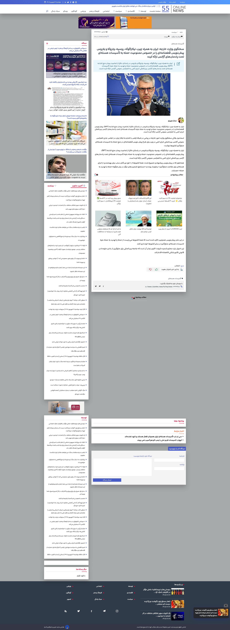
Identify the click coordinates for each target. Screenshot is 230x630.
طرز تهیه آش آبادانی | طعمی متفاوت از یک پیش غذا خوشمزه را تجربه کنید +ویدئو (66, 293)
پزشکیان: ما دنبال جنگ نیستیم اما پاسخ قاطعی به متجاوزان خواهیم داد (132, 6)
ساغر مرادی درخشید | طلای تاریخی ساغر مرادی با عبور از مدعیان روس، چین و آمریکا (65, 373)
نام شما (181, 456)
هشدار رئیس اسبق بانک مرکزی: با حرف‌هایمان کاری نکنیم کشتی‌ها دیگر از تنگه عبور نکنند (68, 326)
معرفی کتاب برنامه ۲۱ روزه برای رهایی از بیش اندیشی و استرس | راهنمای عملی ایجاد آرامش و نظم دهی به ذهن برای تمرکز (66, 302)
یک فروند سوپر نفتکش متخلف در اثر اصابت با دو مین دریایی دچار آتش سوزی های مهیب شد (67, 207)
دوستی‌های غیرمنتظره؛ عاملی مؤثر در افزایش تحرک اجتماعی (67, 191)
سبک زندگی (56, 11)
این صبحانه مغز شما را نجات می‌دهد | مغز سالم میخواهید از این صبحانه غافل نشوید (66, 269)
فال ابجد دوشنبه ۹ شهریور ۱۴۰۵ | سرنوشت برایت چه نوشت (67, 309)
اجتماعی (107, 11)
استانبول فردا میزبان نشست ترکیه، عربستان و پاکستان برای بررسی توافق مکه (67, 335)
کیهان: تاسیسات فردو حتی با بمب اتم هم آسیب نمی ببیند (159, 440)
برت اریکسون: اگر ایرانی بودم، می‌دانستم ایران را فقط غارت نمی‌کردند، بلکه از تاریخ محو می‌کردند (68, 83)
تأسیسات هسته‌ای (174, 278)
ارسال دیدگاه (107, 480)
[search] (47, 11)
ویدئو (66, 11)
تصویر (69, 599)
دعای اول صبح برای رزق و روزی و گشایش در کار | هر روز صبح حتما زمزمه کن (66, 279)
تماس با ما (173, 2)
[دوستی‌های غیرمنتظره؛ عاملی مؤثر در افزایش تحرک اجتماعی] (177, 591)
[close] (226, 605)
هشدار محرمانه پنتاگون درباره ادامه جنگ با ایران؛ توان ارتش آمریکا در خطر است (67, 363)
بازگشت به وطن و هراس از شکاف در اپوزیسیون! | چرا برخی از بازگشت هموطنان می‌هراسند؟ (67, 150)
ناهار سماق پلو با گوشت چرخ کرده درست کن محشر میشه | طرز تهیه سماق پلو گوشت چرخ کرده (206, 613)
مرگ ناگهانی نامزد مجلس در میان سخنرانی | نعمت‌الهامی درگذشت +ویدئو (68, 392)
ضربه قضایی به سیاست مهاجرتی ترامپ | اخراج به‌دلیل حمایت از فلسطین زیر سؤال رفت (66, 349)
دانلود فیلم (81, 575)
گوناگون (74, 11)
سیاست (119, 11)
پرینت (166, 37)
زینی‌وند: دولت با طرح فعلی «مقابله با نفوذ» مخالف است (67, 385)
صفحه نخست (155, 11)
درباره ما (183, 2)
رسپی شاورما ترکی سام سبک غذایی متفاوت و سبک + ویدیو (67, 380)
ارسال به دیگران (176, 37)
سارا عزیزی (172, 120)
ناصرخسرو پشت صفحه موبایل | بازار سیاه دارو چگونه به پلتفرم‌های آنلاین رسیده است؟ (68, 117)
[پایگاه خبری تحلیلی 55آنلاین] (174, 9)
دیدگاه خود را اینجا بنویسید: (142, 456)
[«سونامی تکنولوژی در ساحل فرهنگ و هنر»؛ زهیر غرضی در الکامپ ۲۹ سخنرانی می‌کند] (66, 65)
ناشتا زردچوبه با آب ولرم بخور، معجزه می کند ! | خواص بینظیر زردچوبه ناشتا (66, 260)
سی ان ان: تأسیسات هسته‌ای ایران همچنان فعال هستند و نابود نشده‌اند (153, 436)
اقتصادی (132, 11)
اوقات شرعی (162, 2)
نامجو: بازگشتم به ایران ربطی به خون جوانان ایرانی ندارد (68, 342)
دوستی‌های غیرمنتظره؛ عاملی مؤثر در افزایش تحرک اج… (156, 590)
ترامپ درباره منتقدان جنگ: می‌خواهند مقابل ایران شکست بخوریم (67, 229)
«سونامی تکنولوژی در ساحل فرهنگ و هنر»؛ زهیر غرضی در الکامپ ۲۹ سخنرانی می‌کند (67, 316)
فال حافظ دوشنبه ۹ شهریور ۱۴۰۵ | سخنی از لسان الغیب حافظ (66, 356)
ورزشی (83, 11)
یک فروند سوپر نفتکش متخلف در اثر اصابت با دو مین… (156, 614)
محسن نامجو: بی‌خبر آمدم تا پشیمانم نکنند (72, 286)
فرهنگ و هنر (95, 11)
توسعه (144, 11)
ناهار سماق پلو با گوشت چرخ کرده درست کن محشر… (157, 602)
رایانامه (182, 464)
